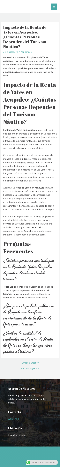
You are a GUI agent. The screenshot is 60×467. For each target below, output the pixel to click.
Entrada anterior (30, 363)
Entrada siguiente (30, 368)
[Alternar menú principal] (54, 7)
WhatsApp (13, 419)
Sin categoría (11, 52)
